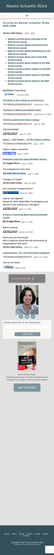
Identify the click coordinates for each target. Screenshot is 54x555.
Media (45, 534)
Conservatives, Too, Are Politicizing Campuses (26, 252)
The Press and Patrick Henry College (21, 119)
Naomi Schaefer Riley (27, 5)
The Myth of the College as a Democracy (23, 100)
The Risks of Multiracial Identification (22, 110)
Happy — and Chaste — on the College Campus (26, 139)
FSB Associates (35, 544)
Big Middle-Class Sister (14, 90)
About (14, 534)
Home (6, 534)
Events (37, 534)
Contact (26, 535)
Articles (30, 534)
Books (21, 534)
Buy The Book (27, 387)
